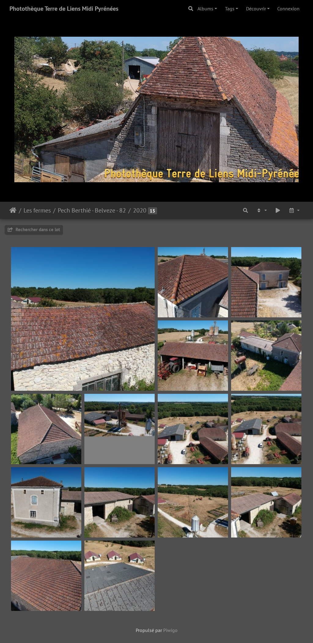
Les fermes (37, 210)
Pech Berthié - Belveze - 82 (92, 210)
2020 (139, 210)
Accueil (13, 210)
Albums (205, 9)
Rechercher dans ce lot (37, 229)
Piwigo (170, 630)
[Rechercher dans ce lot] (245, 210)
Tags (229, 9)
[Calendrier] (294, 210)
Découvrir (256, 9)
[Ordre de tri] (261, 210)
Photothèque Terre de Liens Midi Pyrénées (63, 9)
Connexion (288, 9)
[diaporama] (278, 210)
